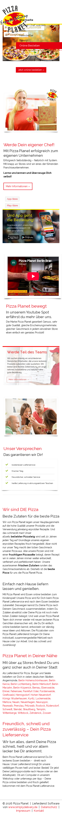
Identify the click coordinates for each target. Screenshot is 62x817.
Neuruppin (42, 702)
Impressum (23, 810)
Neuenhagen (28, 702)
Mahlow (7, 702)
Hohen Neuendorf (41, 694)
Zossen (47, 713)
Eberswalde (47, 687)
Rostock (40, 705)
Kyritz (31, 698)
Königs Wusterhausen (15, 698)
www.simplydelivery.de (22, 807)
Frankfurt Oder (31, 691)
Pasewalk (8, 705)
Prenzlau (19, 705)
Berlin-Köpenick (22, 687)
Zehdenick (35, 713)
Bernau (36, 687)
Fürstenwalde (47, 691)
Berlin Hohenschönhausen (33, 680)
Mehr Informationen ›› (18, 186)
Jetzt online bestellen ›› (31, 69)
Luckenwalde (43, 698)
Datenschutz (49, 807)
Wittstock (23, 713)
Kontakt (39, 810)
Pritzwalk (30, 705)
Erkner (6, 691)
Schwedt (7, 709)
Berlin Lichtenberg (21, 684)
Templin (40, 709)
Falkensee (16, 691)
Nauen (15, 702)
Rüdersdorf (52, 705)
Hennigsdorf (22, 694)
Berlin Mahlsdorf (41, 684)
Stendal (17, 709)
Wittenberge (10, 713)
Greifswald (8, 694)
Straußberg (29, 709)
